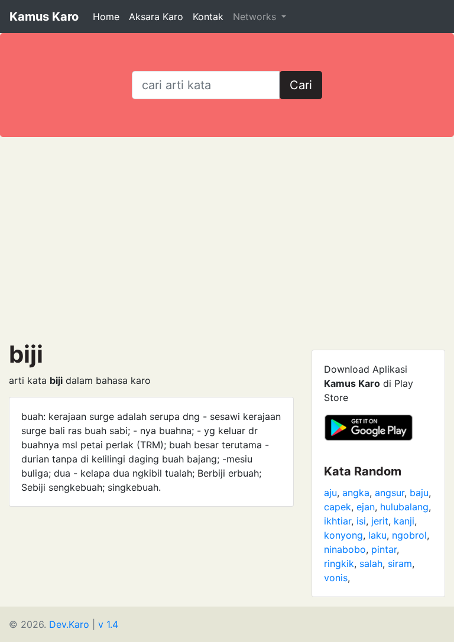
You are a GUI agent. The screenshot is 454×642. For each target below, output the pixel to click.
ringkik (339, 563)
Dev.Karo (69, 624)
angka (355, 492)
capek (337, 507)
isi (361, 521)
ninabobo (345, 549)
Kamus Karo (44, 16)
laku (377, 535)
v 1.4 (108, 624)
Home (106, 16)
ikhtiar (337, 521)
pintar (384, 549)
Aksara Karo (156, 16)
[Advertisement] (227, 238)
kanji (404, 521)
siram (400, 563)
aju (330, 492)
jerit (379, 521)
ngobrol (409, 535)
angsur (389, 492)
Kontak (208, 16)
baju (419, 492)
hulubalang (404, 507)
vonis (336, 578)
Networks (256, 16)
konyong (343, 535)
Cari (301, 85)
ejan (365, 507)
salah (370, 563)
